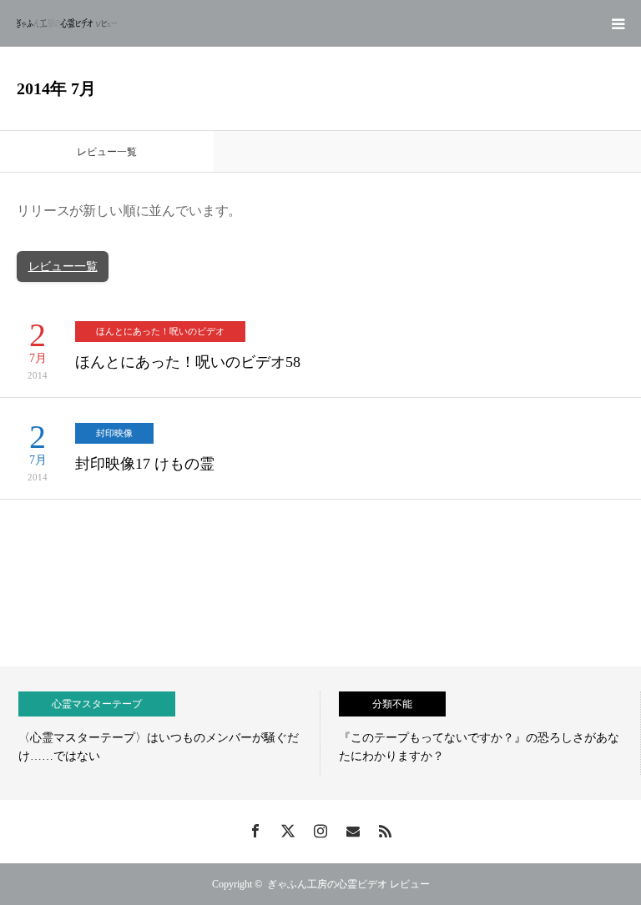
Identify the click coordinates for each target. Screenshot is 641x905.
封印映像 (114, 433)
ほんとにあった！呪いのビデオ (160, 331)
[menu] (617, 23)
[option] (160, 733)
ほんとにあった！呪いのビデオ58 (187, 362)
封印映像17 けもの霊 (145, 463)
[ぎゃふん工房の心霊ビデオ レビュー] (67, 23)
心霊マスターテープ (97, 704)
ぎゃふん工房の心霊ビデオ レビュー (348, 884)
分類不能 (392, 704)
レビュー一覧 (63, 266)
